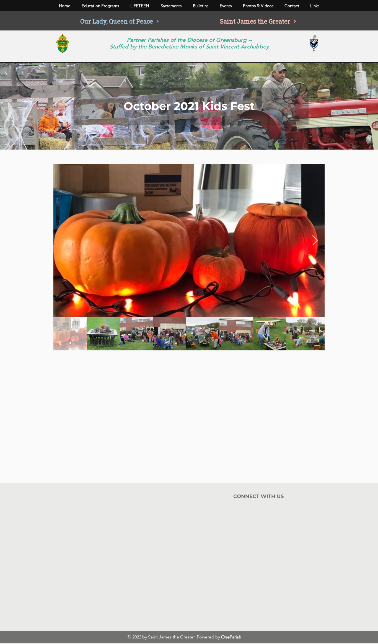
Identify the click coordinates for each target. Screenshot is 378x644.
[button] (100, 6)
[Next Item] (315, 240)
